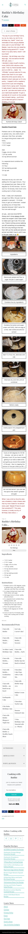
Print (14, 550)
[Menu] (2, 5)
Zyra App (24, 932)
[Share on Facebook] (5, 25)
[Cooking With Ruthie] (13, 5)
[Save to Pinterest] (17, 25)
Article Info (8, 756)
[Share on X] (11, 25)
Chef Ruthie (6, 19)
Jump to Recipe (10, 31)
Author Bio (8, 748)
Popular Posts (9, 763)
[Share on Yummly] (23, 25)
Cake (3, 818)
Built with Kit (14, 804)
